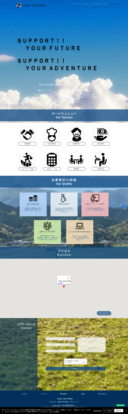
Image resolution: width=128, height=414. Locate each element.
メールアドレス (51, 342)
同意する (119, 411)
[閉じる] (125, 410)
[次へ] (124, 207)
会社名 (48, 348)
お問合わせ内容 (83, 336)
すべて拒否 (107, 411)
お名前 (48, 336)
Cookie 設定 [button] (97, 411)
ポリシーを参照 (54, 412)
